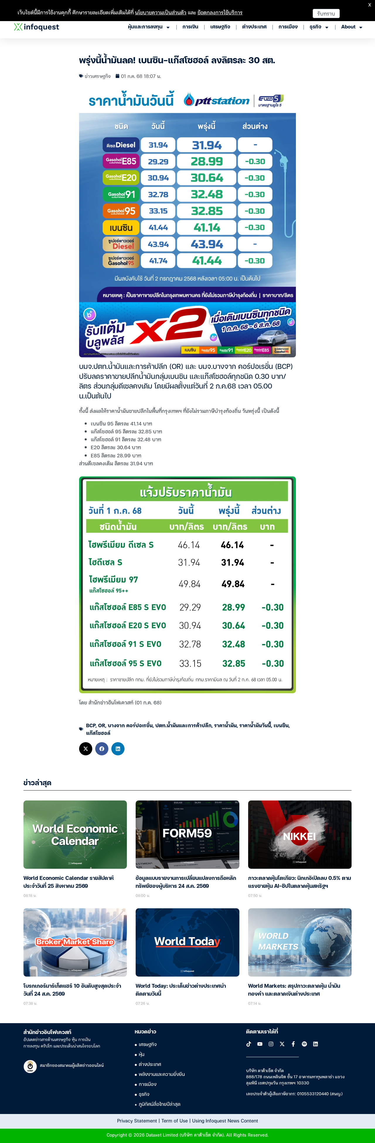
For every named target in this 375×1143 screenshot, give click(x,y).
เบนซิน (281, 725)
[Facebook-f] (293, 1044)
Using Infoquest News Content (225, 1120)
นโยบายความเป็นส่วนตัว (160, 12)
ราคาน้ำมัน (225, 725)
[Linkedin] (315, 1044)
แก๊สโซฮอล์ (98, 732)
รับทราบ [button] (326, 13)
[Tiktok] (248, 1044)
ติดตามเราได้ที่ (262, 1032)
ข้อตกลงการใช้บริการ (220, 12)
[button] (85, 748)
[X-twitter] (282, 1044)
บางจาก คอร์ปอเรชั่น (130, 725)
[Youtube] (259, 1044)
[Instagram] (271, 1044)
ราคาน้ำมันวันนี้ (255, 725)
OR (101, 725)
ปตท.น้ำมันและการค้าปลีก (183, 725)
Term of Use (174, 1120)
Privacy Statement (137, 1120)
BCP (91, 725)
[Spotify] (304, 1044)
